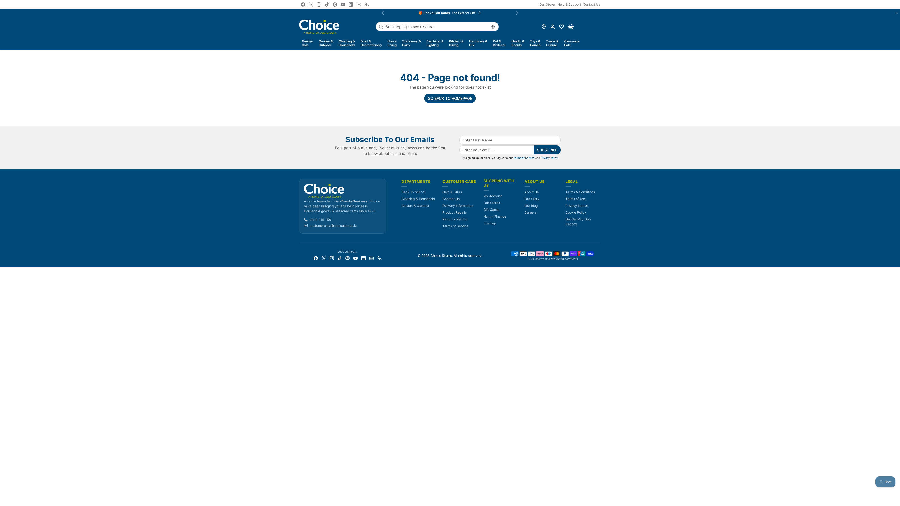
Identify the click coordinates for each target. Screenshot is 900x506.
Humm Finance (495, 216)
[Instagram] (319, 4)
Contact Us (591, 4)
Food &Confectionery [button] (371, 43)
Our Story (532, 199)
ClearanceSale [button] (572, 43)
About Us (532, 192)
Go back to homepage (450, 98)
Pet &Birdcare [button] (499, 43)
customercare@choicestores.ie (333, 225)
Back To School (413, 192)
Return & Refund (455, 219)
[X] (311, 4)
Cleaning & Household (418, 199)
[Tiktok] (327, 4)
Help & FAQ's (452, 192)
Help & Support (569, 4)
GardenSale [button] (307, 43)
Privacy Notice (577, 206)
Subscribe (547, 150)
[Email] (359, 4)
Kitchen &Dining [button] (456, 43)
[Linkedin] (351, 4)
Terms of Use (576, 199)
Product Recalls (454, 212)
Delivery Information (457, 206)
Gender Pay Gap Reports (578, 221)
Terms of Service (524, 158)
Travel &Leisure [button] (552, 43)
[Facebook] (303, 4)
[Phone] (367, 4)
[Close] (896, 13)
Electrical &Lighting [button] (435, 43)
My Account (493, 196)
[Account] (552, 26)
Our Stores (547, 4)
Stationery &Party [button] (411, 43)
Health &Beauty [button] (517, 43)
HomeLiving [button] (392, 43)
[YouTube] (343, 4)
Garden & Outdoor (415, 206)
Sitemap (490, 223)
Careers (530, 212)
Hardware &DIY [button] (478, 43)
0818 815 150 (320, 220)
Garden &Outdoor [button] (326, 43)
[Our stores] (543, 26)
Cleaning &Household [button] (347, 43)
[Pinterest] (335, 4)
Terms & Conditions (580, 192)
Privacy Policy (549, 158)
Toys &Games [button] (535, 43)
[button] (561, 26)
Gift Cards (491, 210)
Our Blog (531, 206)
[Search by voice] (493, 27)
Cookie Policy (576, 212)
